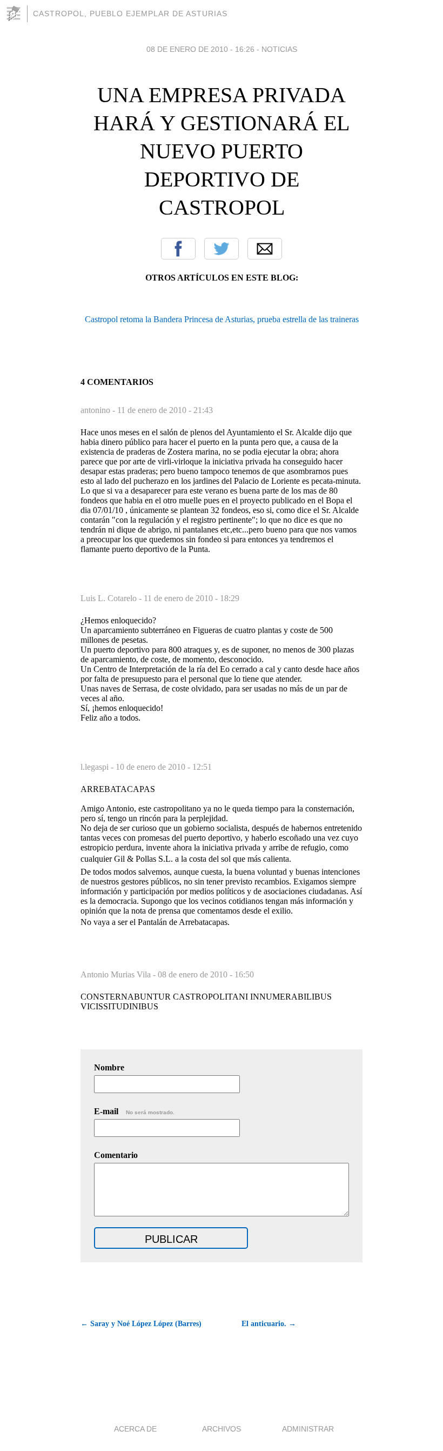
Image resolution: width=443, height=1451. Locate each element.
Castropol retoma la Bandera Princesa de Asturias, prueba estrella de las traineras (222, 319)
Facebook (178, 248)
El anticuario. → (268, 1324)
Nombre (109, 1067)
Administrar (308, 1429)
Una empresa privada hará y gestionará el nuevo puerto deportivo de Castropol (221, 151)
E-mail (134, 1111)
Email (264, 248)
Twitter (221, 248)
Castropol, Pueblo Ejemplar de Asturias (130, 13)
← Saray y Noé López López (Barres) (141, 1324)
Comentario (116, 1155)
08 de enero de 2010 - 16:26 (200, 49)
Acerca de (135, 1429)
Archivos (221, 1429)
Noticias (279, 49)
